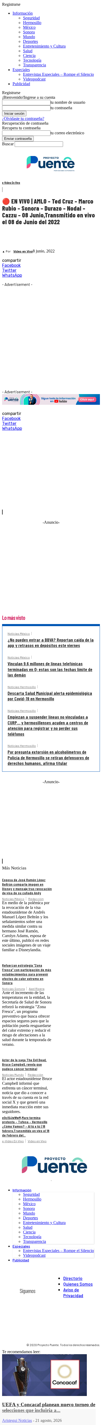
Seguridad (31, 18)
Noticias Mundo (13, 1074)
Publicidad (21, 84)
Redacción (36, 899)
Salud (27, 51)
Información (23, 13)
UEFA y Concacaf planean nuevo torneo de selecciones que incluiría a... (48, 1407)
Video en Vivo (23, 251)
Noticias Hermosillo (22, 686)
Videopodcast (34, 79)
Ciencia (29, 55)
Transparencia (34, 65)
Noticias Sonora (13, 988)
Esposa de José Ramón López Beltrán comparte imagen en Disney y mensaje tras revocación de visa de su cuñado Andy (27, 886)
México (29, 27)
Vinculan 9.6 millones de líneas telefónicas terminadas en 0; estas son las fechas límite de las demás (50, 669)
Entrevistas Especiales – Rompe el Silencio (58, 74)
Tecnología (32, 60)
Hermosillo (32, 22)
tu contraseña (61, 108)
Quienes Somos (78, 1284)
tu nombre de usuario (67, 102)
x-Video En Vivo (11, 182)
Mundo (29, 36)
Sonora (29, 32)
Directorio (72, 1278)
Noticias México (19, 633)
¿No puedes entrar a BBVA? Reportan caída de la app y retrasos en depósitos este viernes (51, 642)
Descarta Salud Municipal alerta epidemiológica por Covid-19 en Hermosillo (50, 696)
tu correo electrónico (67, 133)
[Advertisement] (51, 338)
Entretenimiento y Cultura (44, 46)
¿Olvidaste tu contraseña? (23, 118)
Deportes (30, 41)
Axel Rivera (36, 988)
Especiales (21, 69)
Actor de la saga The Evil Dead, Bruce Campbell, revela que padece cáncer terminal (24, 1064)
